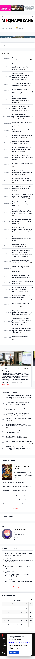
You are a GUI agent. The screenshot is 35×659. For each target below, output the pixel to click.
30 (26, 624)
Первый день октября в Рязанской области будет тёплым (21, 204)
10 (31, 612)
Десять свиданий (19, 539)
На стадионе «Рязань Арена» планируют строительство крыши (18, 431)
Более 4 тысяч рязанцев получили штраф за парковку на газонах (22, 305)
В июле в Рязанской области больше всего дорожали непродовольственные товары (19, 442)
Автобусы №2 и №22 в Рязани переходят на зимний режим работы (22, 124)
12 (8, 616)
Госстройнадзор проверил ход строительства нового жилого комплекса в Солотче (22, 211)
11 (4, 616)
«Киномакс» (17, 477)
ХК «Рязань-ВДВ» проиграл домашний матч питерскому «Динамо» (22, 330)
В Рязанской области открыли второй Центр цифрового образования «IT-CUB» (22, 196)
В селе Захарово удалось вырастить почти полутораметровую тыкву (21, 297)
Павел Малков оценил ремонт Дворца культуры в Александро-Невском (17, 403)
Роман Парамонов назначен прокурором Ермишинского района (22, 238)
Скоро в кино (7, 517)
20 (13, 620)
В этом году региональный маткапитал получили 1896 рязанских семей (21, 149)
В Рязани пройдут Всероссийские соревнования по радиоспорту (16, 436)
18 (4, 620)
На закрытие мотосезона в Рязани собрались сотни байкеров (21, 188)
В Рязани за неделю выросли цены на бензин (18, 581)
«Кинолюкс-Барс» (19, 472)
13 (13, 616)
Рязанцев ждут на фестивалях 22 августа (17, 566)
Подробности (23, 368)
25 (4, 624)
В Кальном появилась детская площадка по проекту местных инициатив (22, 289)
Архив (4, 45)
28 (17, 624)
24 (31, 620)
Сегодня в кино (8, 461)
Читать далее (6, 384)
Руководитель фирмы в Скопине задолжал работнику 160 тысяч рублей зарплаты (22, 91)
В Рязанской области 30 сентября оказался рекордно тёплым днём (22, 116)
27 (13, 624)
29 (21, 624)
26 (8, 624)
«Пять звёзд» (18, 475)
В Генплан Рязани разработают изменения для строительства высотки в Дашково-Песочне (18, 574)
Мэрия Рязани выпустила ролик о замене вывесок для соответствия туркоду (22, 312)
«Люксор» (28, 472)
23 (26, 620)
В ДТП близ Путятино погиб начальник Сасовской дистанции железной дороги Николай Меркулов (18, 448)
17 (31, 616)
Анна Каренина (19, 534)
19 (8, 620)
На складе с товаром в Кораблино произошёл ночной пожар (22, 157)
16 (26, 616)
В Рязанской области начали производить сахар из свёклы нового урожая (22, 172)
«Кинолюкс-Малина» (20, 474)
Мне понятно (13, 652)
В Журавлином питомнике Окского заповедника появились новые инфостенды (19, 424)
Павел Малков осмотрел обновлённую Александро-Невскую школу (17, 414)
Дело (28, 368)
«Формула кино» (28, 475)
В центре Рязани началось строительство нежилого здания (21, 221)
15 (21, 616)
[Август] (4, 600)
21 (17, 620)
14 (17, 616)
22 (21, 620)
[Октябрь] (31, 600)
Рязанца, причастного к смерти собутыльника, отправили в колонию (20, 108)
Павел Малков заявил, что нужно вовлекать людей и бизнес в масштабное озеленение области (19, 397)
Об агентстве (5, 648)
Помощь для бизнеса (9, 371)
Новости (4, 638)
